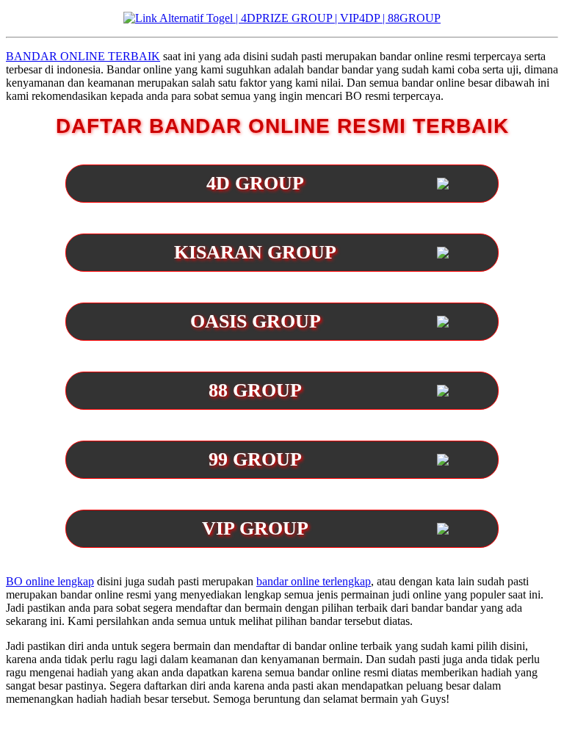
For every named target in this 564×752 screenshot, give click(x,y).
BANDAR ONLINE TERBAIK (83, 56)
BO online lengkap (50, 581)
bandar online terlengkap (313, 581)
